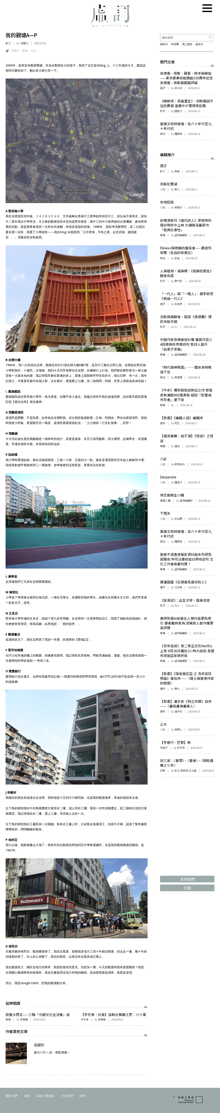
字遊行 (164, 748)
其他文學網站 (46, 1095)
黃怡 (177, 689)
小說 (162, 189)
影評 (162, 111)
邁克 (177, 446)
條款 (82, 1095)
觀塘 (25, 51)
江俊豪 (178, 587)
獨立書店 (187, 44)
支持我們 (67, 1095)
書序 (162, 423)
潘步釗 (178, 711)
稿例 (27, 1095)
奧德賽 (175, 44)
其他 (162, 134)
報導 (8, 1019)
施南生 (199, 44)
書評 (162, 304)
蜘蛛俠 (164, 44)
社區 (33, 51)
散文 (8, 43)
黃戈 (177, 189)
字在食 (85, 1019)
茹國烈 (24, 43)
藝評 (162, 88)
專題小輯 (165, 501)
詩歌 (162, 770)
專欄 (162, 446)
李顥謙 (24, 1019)
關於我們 (12, 1095)
